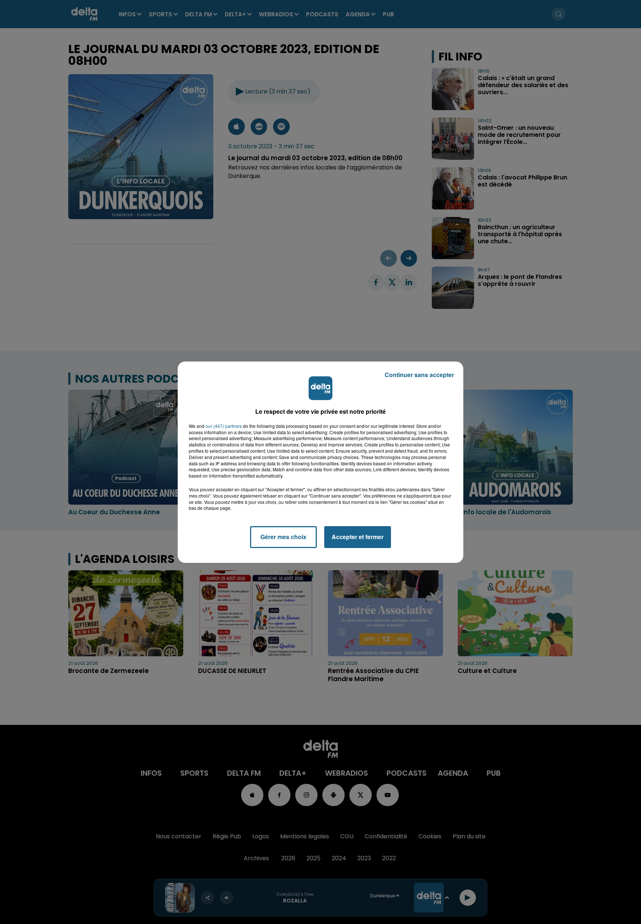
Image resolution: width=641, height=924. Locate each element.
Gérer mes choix (283, 536)
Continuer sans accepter (419, 374)
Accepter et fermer (358, 536)
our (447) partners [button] (224, 426)
